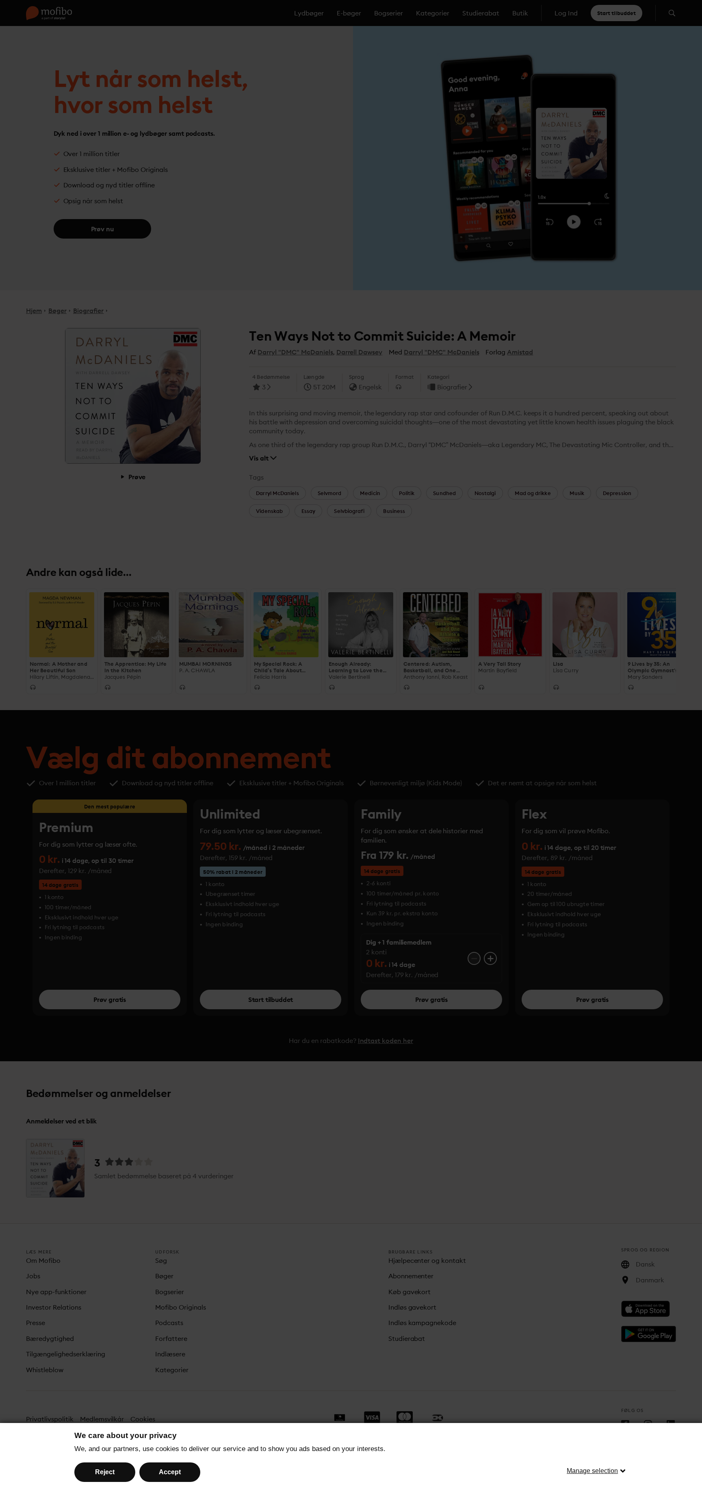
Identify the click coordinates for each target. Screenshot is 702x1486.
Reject (105, 1472)
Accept (170, 1472)
